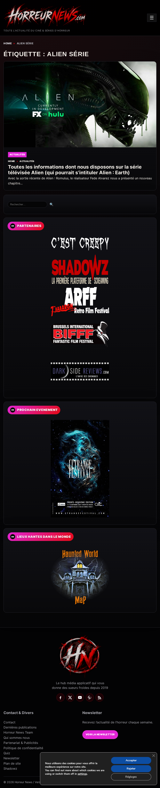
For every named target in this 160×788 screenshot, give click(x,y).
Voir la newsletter (100, 734)
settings (82, 774)
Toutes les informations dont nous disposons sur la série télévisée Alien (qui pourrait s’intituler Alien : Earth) (75, 169)
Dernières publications (20, 727)
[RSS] (99, 697)
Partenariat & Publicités (21, 743)
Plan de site (12, 763)
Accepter (131, 760)
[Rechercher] (27, 204)
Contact (9, 722)
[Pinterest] (90, 697)
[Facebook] (60, 697)
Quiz (7, 753)
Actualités (27, 161)
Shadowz (10, 768)
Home (8, 43)
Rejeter (131, 768)
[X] (70, 697)
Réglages (131, 777)
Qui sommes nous (17, 738)
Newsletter (12, 758)
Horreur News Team (18, 732)
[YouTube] (80, 697)
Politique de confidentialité (23, 748)
